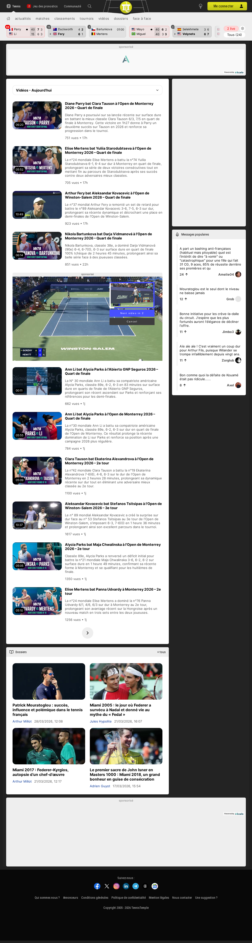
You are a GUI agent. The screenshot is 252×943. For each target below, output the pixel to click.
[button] (89, 6)
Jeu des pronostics (45, 6)
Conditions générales (94, 897)
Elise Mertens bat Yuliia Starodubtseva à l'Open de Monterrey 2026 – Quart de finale (108, 150)
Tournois (87, 18)
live (231, 29)
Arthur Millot (22, 721)
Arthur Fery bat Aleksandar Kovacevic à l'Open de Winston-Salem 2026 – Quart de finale (107, 195)
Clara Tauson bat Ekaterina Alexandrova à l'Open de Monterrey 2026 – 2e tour (109, 461)
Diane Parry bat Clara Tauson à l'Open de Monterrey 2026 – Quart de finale (109, 105)
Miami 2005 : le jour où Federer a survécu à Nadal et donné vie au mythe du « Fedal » (120, 710)
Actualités (23, 18)
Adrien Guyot (100, 786)
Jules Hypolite (101, 721)
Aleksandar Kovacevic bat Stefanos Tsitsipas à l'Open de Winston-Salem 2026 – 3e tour (113, 506)
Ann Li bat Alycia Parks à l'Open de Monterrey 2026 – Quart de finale (110, 416)
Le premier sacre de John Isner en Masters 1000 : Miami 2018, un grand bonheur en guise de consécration (125, 775)
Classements (64, 18)
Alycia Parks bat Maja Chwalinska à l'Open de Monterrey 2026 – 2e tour (113, 546)
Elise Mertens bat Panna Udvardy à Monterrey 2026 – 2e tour (113, 591)
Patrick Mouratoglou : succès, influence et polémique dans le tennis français (48, 710)
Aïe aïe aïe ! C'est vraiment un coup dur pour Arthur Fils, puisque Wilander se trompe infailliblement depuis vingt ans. (210, 350)
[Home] (8, 18)
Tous (234, 35)
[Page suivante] (87, 633)
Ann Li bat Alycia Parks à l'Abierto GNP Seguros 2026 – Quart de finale (111, 371)
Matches (43, 18)
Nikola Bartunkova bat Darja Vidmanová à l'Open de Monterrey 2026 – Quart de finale (108, 236)
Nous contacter (182, 897)
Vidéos (103, 18)
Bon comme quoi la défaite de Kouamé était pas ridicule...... (209, 377)
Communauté (72, 6)
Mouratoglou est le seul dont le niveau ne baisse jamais (209, 291)
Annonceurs (70, 897)
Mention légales (159, 897)
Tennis (16, 6)
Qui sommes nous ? (47, 897)
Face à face (142, 18)
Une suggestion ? (206, 897)
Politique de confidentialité (128, 897)
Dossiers (121, 18)
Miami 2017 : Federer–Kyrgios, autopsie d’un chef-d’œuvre (40, 772)
